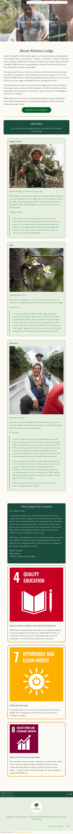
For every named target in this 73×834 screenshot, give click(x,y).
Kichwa (33, 299)
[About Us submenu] (56, 2)
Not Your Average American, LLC (22, 832)
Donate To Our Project (36, 110)
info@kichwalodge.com (9, 795)
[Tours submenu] (45, 2)
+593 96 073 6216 (10, 793)
